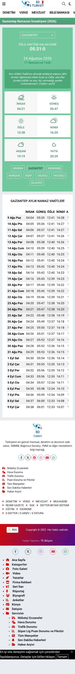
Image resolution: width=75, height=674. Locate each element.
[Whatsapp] (54, 457)
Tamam (62, 656)
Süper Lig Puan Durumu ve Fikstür (41, 631)
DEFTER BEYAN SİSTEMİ (54, 505)
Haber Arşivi (14, 491)
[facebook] (15, 552)
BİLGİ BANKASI (59, 12)
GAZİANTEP (35, 168)
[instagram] (41, 552)
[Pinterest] (34, 457)
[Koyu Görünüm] (70, 4)
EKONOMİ (25, 509)
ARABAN (18, 168)
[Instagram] (41, 457)
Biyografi (18, 595)
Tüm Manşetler (16, 483)
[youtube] (53, 552)
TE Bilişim (46, 540)
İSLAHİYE (36, 182)
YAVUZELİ (59, 175)
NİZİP (28, 175)
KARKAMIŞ (54, 168)
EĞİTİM (10, 509)
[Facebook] (21, 457)
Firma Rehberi (21, 582)
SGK (31, 505)
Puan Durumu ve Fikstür (21, 479)
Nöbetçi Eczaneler (17, 468)
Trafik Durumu (15, 476)
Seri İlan (18, 586)
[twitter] (28, 552)
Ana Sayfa (18, 560)
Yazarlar (18, 577)
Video (16, 573)
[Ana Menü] (4, 4)
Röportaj (18, 591)
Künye (16, 604)
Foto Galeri (19, 569)
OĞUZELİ (42, 175)
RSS (14, 529)
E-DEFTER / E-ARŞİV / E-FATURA (25, 513)
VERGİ (23, 12)
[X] (28, 457)
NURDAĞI (14, 175)
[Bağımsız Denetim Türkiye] (33, 4)
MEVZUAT (39, 12)
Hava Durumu (15, 472)
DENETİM (9, 12)
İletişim (17, 609)
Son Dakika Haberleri (19, 487)
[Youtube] (47, 457)
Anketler (18, 600)
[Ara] (63, 4)
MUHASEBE (60, 501)
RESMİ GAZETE (15, 505)
